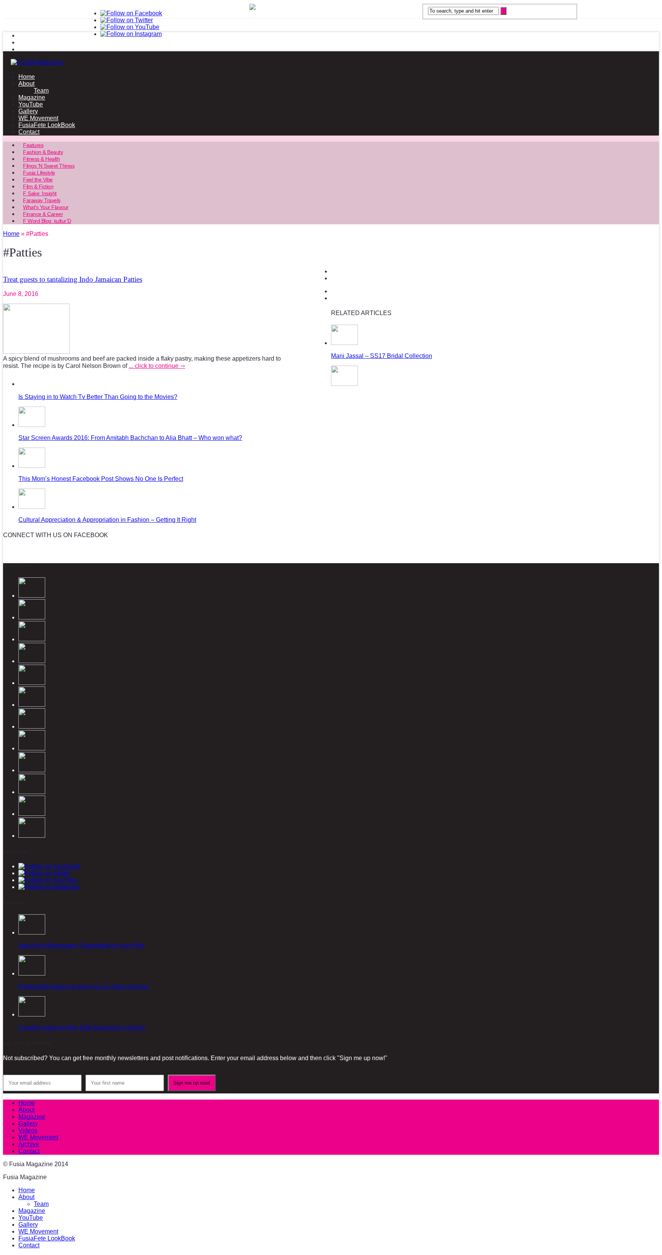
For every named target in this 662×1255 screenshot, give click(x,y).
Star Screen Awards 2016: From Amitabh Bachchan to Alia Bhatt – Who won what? (130, 438)
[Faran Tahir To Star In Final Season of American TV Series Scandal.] (31, 704)
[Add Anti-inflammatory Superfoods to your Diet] (31, 932)
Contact (28, 132)
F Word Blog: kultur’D (47, 221)
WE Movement (38, 118)
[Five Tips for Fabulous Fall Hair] (31, 814)
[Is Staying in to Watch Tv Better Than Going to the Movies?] (344, 384)
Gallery (28, 111)
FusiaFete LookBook (46, 125)
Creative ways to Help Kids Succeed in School (81, 1027)
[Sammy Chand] (31, 835)
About (26, 83)
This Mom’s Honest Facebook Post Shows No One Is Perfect (100, 479)
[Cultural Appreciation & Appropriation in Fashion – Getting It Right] (31, 506)
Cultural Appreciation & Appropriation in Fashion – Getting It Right (107, 519)
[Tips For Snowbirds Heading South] (31, 792)
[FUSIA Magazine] (331, 62)
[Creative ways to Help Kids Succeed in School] (31, 1014)
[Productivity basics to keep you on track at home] (31, 973)
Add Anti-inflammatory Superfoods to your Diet (81, 945)
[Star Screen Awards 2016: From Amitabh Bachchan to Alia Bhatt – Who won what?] (31, 425)
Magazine (31, 97)
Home (26, 77)
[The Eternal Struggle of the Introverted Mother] (31, 770)
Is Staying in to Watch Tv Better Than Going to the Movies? (97, 397)
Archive (28, 1144)
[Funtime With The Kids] (31, 726)
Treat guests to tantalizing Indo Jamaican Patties (72, 279)
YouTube (30, 104)
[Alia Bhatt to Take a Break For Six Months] (31, 748)
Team (41, 90)
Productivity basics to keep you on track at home (83, 986)
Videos (28, 1130)
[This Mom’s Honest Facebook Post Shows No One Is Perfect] (31, 465)
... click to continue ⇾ (157, 366)
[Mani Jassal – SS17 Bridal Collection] (344, 343)
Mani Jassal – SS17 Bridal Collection (381, 356)
